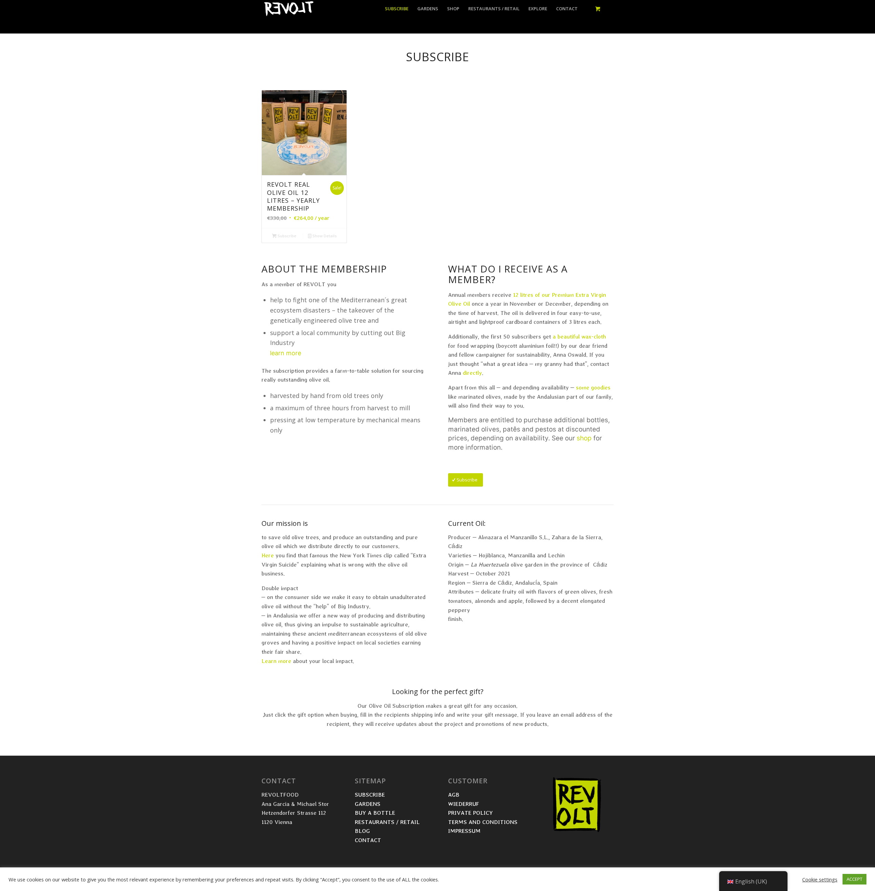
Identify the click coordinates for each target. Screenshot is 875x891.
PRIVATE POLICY (471, 812)
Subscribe (286, 235)
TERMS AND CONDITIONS (483, 822)
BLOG (362, 830)
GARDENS (367, 803)
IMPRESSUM (464, 830)
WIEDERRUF (463, 803)
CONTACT (368, 840)
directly (472, 372)
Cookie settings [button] (819, 879)
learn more (285, 353)
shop (584, 438)
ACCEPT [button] (854, 879)
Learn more (276, 660)
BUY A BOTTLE (376, 812)
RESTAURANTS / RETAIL (388, 822)
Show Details (324, 235)
